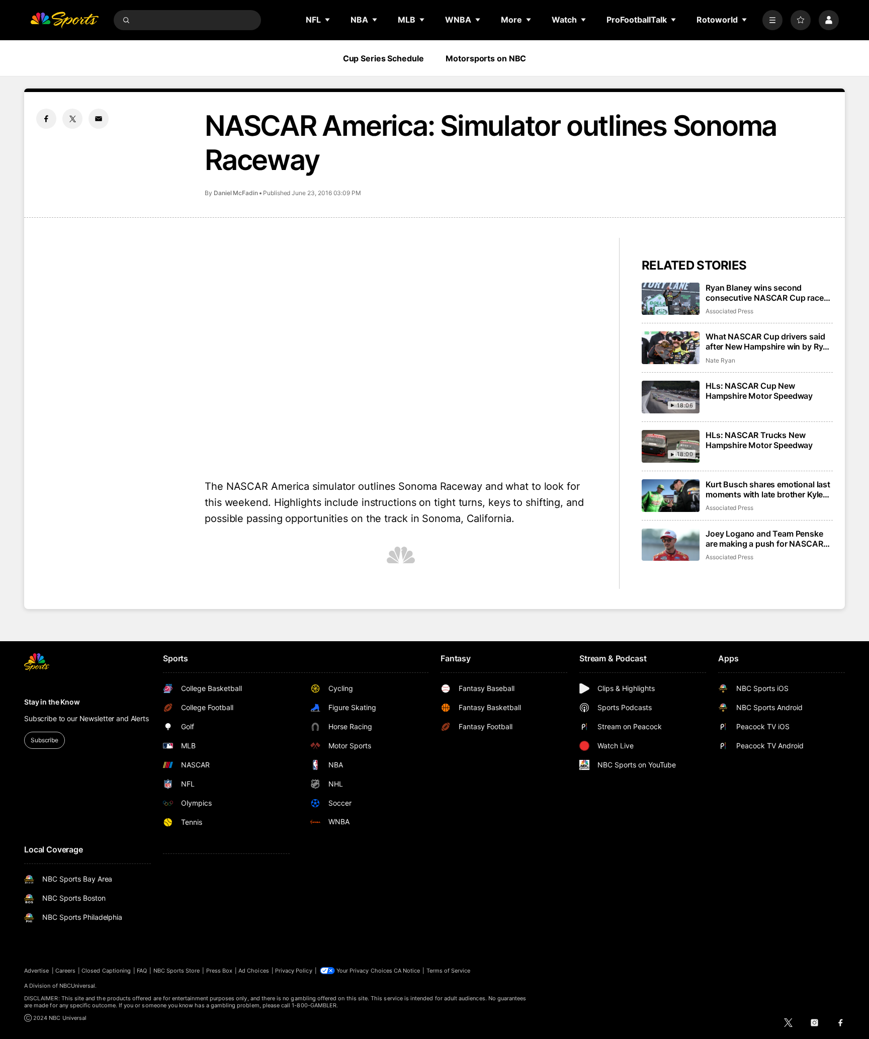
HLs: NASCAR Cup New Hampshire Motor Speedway (759, 391)
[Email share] (99, 119)
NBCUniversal (77, 985)
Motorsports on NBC (486, 58)
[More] (772, 20)
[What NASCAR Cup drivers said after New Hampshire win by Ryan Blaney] (671, 347)
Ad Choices (253, 970)
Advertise (36, 970)
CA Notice (407, 970)
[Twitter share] (72, 119)
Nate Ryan (720, 360)
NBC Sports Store (176, 970)
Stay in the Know (52, 702)
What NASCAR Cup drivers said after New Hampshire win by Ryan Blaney (769, 341)
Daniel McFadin (236, 193)
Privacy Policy (293, 970)
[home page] (64, 20)
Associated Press (729, 311)
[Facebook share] (46, 119)
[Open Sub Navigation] (328, 19)
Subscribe (44, 740)
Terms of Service (448, 970)
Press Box (219, 970)
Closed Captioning (106, 970)
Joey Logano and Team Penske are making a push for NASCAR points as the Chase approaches (767, 539)
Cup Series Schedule (383, 58)
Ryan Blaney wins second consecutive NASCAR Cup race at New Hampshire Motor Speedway (765, 293)
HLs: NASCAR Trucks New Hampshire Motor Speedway (759, 440)
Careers (65, 970)
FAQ (142, 970)
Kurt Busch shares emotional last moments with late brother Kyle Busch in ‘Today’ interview (768, 489)
